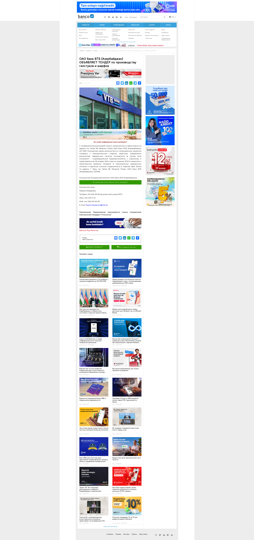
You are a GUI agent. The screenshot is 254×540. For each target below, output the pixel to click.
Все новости (83, 29)
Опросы (134, 534)
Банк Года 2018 (100, 40)
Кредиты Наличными (151, 35)
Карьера (131, 38)
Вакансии (135, 25)
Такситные (148, 38)
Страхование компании (116, 30)
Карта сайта (143, 534)
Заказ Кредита (150, 29)
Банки (102, 25)
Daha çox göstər (109, 526)
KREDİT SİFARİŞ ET (95, 247)
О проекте (110, 534)
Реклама (118, 534)
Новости (85, 25)
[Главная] (86, 16)
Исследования (83, 38)
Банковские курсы (134, 32)
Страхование (118, 25)
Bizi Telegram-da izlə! (127, 247)
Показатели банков (101, 37)
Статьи (95, 50)
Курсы (168, 25)
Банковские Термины (135, 35)
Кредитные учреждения (99, 33)
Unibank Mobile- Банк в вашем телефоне (150, 45)
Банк (80, 35)
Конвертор (165, 32)
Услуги (152, 25)
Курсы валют (166, 35)
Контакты (126, 534)
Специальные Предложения (166, 39)
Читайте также (86, 254)
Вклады (147, 32)
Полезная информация (116, 39)
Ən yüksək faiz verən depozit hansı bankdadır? (110, 182)
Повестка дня (83, 32)
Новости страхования (116, 34)
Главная (81, 50)
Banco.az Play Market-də (88, 230)
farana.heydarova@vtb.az (97, 205)
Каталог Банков (100, 29)
